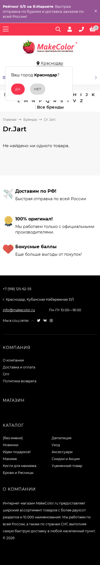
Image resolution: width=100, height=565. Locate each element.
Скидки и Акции (66, 459)
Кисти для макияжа (19, 466)
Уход (56, 445)
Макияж (10, 459)
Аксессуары (62, 452)
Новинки (10, 445)
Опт (6, 374)
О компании (13, 360)
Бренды (30, 119)
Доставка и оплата (19, 367)
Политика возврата (19, 381)
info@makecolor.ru (19, 310)
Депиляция (61, 438)
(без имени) (13, 438)
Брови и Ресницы (18, 473)
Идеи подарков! (17, 452)
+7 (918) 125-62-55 (17, 289)
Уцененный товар (67, 466)
